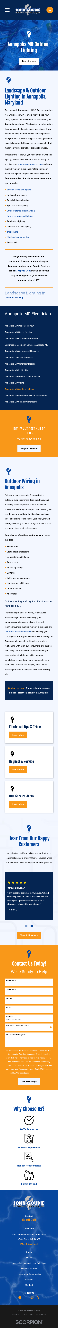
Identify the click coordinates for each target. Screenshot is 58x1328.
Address (10, 1016)
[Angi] (25, 1297)
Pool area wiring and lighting (20, 216)
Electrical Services (29, 1268)
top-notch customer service (18, 631)
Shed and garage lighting (18, 237)
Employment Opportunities (29, 1274)
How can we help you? (16, 1034)
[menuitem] (29, 326)
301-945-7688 (29, 1220)
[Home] (27, 10)
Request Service (29, 448)
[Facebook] (19, 1297)
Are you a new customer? (17, 1025)
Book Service (29, 61)
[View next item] (31, 926)
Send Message (29, 1081)
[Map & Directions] (29, 1244)
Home (29, 1257)
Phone (9, 998)
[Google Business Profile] (32, 1297)
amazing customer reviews (30, 164)
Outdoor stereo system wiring (21, 211)
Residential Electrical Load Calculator (29, 1263)
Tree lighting (12, 232)
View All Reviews (29, 935)
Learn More (18, 735)
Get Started (18, 769)
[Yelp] (38, 1297)
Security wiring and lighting (19, 189)
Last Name (11, 989)
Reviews (29, 1279)
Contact (29, 1285)
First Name (11, 980)
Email (8, 1007)
